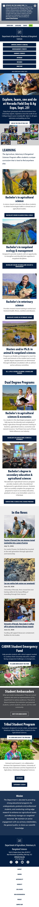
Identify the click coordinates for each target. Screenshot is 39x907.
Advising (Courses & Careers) (19, 45)
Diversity (19, 884)
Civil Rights (19, 889)
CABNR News (10, 25)
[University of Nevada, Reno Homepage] (19, 840)
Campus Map (19, 904)
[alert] (19, 12)
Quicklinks (18, 25)
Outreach (19, 58)
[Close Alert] (35, 6)
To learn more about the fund (19, 664)
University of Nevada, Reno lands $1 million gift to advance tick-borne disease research (19, 625)
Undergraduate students (19, 49)
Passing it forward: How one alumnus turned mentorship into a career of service (19, 541)
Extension (19, 778)
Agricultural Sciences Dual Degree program (19, 502)
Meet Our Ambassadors (19, 714)
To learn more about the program (19, 737)
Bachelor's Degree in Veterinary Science (19, 317)
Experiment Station (19, 785)
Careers (19, 874)
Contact (19, 869)
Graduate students (19, 53)
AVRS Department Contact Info (19, 71)
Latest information (12, 18)
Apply (30, 25)
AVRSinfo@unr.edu (19, 857)
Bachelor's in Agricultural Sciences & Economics (19, 438)
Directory (19, 66)
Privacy (19, 899)
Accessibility (19, 879)
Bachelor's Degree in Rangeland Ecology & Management (19, 266)
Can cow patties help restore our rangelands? (19, 583)
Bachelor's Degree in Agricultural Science (19, 215)
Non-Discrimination (19, 894)
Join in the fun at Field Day (19, 123)
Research (19, 62)
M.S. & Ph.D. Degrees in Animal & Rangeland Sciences (19, 372)
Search (25, 25)
